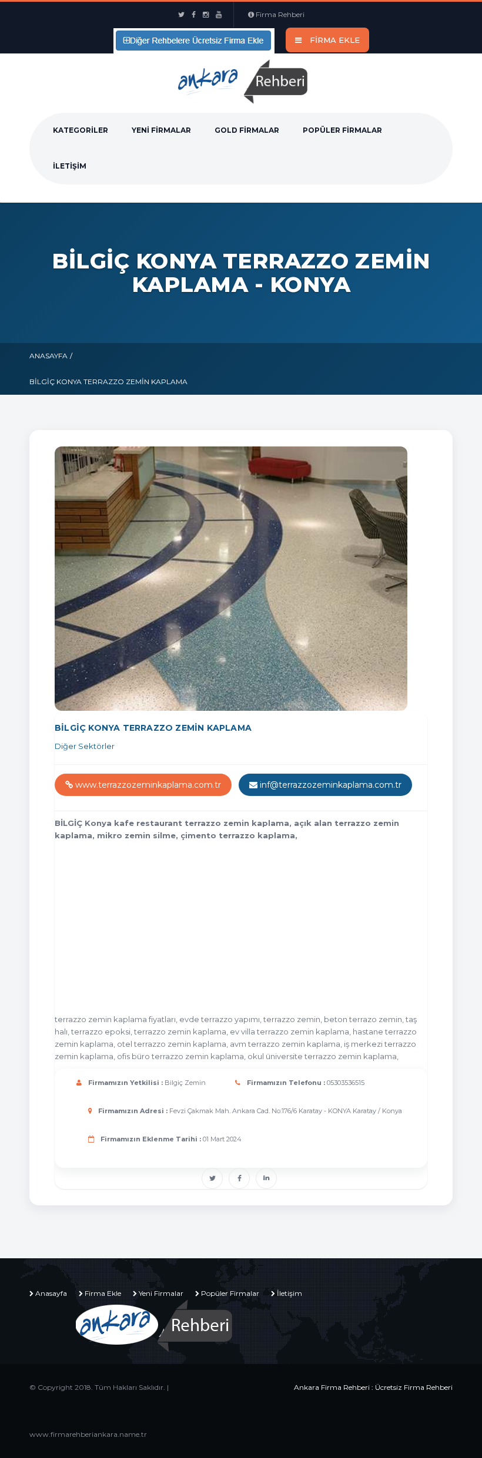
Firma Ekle (103, 1293)
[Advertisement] (268, 930)
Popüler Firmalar (342, 130)
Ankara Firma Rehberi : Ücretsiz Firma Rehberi (373, 1387)
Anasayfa (48, 355)
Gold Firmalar (247, 130)
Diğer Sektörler (85, 746)
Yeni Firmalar (161, 130)
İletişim (69, 166)
